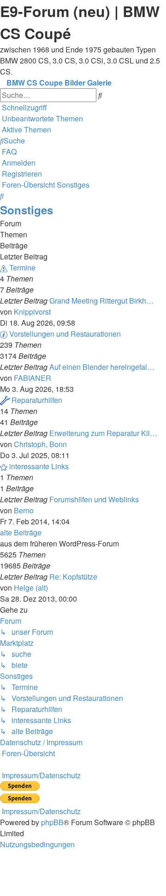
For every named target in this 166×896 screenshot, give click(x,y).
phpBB (52, 822)
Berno (24, 510)
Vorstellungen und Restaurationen (65, 333)
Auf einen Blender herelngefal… (101, 367)
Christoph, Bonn (40, 444)
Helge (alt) (31, 587)
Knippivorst (32, 311)
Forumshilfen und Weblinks (94, 499)
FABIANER (32, 378)
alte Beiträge (21, 532)
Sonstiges (26, 210)
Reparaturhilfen (37, 400)
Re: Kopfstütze (73, 576)
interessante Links (39, 466)
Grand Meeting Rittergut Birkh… (101, 300)
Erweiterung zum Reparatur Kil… (103, 433)
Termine (22, 267)
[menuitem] (41, 118)
